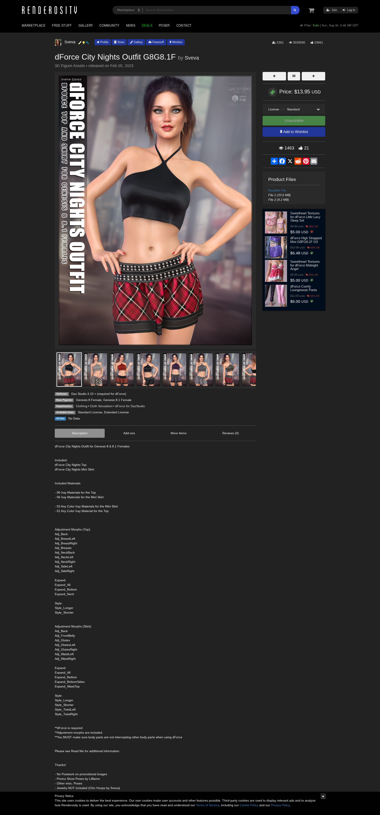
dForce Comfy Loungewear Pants (303, 288)
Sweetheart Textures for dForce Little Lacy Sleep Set (305, 216)
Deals (147, 25)
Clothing (81, 406)
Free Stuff (62, 25)
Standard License (90, 412)
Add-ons (129, 433)
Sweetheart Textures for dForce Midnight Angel (305, 265)
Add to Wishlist (295, 132)
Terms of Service (207, 805)
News (130, 25)
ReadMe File (277, 190)
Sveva (192, 58)
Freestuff (158, 42)
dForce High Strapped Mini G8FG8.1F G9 (306, 240)
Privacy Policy (280, 805)
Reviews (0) (230, 433)
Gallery (86, 25)
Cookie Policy (249, 805)
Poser (164, 25)
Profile (103, 42)
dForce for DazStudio (130, 406)
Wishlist (176, 42)
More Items (178, 433)
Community (109, 25)
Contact (184, 25)
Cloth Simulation (101, 406)
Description (80, 433)
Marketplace (33, 25)
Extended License (116, 412)
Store (120, 42)
